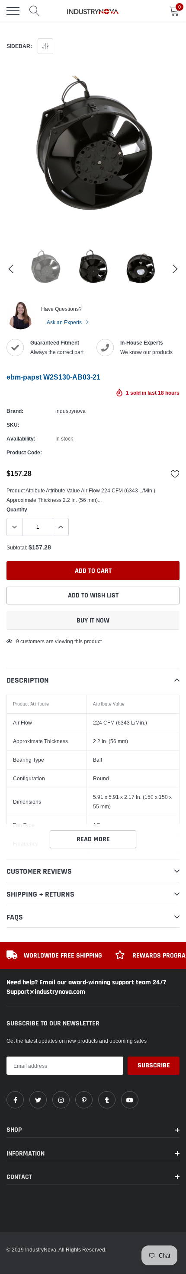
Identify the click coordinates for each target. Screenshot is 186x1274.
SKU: (12, 424)
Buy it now (93, 620)
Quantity (16, 509)
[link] (15, 1099)
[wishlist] (175, 473)
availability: (20, 438)
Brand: (14, 411)
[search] (34, 11)
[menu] (12, 10)
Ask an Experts (65, 322)
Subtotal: (16, 547)
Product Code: (24, 452)
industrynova (70, 411)
